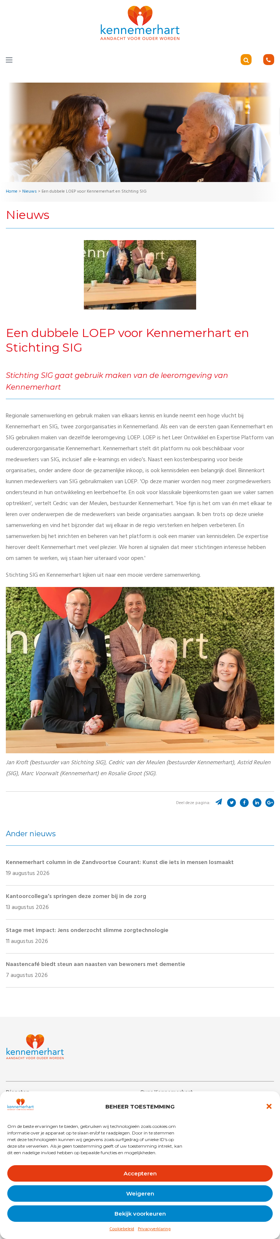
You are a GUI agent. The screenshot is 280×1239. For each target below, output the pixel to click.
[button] (269, 1106)
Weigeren (140, 1193)
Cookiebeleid (121, 1229)
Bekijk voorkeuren (140, 1213)
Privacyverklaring (154, 1229)
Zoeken (256, 60)
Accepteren (140, 1173)
